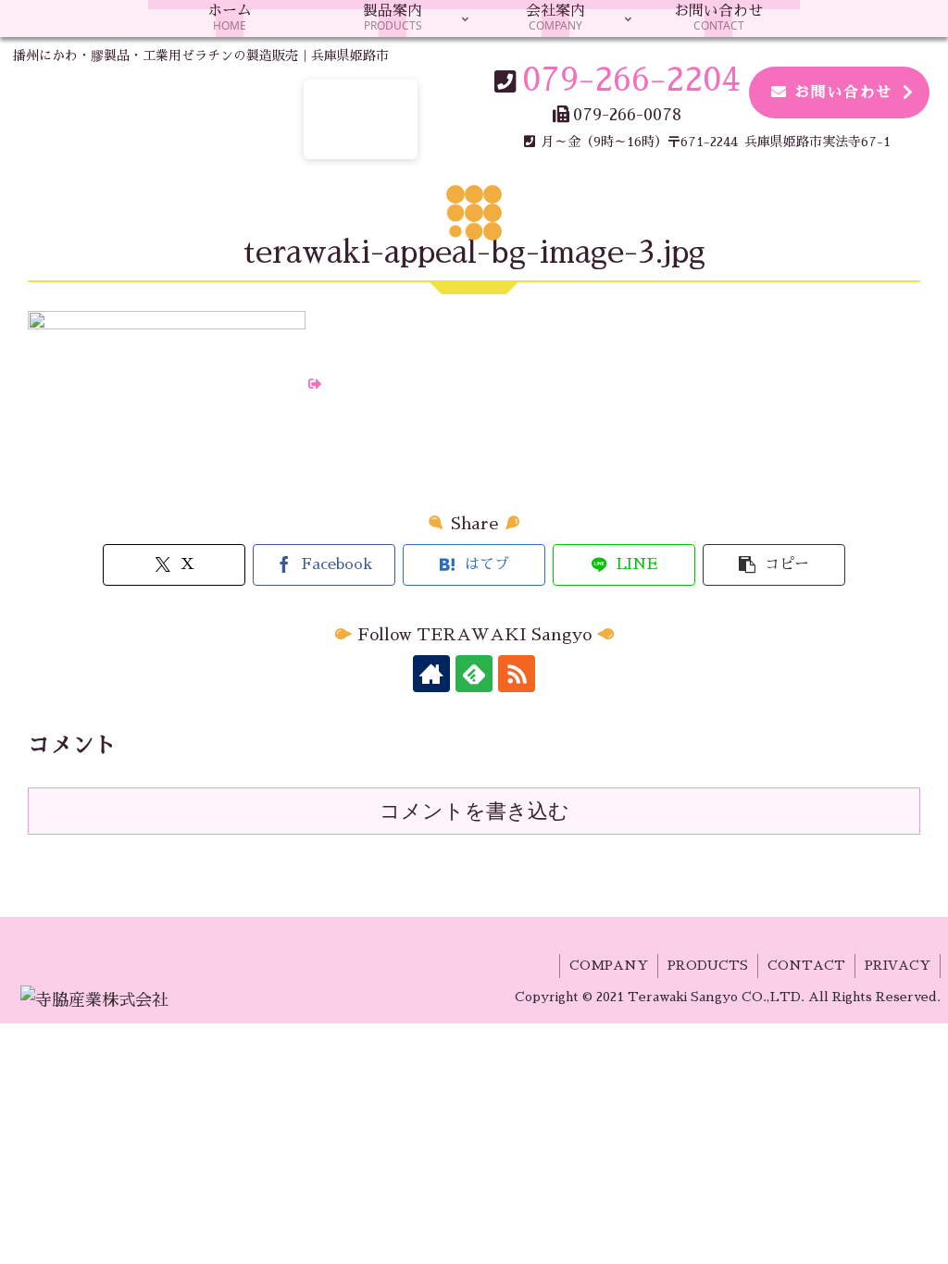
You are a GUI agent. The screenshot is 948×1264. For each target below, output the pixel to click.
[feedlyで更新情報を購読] (474, 673)
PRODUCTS (707, 965)
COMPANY (608, 965)
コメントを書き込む (474, 811)
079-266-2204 (631, 79)
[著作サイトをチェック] (431, 673)
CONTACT (806, 965)
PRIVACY (897, 965)
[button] (774, 565)
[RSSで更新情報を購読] (516, 673)
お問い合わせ (843, 92)
